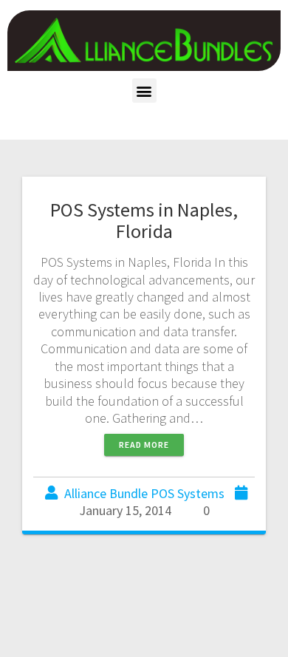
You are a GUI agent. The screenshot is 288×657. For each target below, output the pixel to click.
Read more (144, 444)
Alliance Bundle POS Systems (144, 493)
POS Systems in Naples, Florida (144, 220)
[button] (144, 90)
